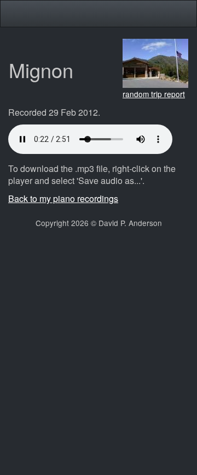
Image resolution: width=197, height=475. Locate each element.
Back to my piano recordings (63, 198)
